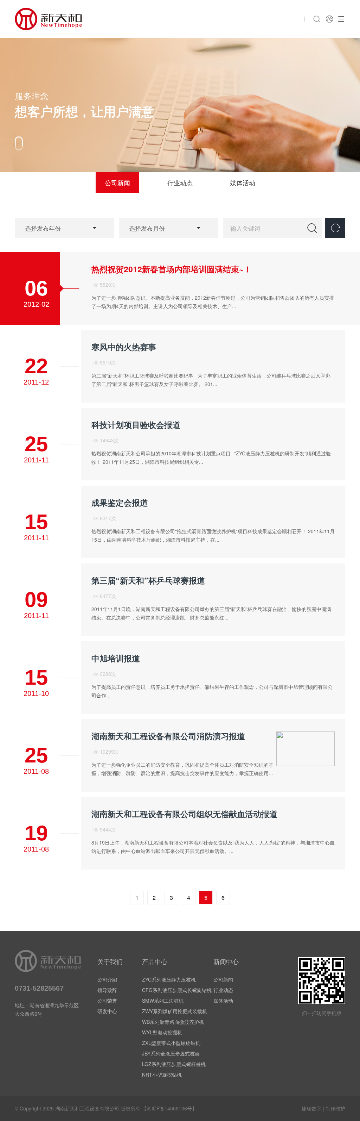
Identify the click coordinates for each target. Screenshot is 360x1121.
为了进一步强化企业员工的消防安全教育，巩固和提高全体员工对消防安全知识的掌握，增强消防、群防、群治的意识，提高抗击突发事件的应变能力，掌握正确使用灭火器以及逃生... (182, 773)
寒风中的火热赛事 (123, 346)
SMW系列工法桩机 (163, 1000)
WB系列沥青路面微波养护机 (173, 1021)
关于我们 (110, 961)
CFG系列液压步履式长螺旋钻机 (177, 990)
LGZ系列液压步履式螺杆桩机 (174, 1063)
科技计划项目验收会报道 (135, 424)
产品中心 (154, 961)
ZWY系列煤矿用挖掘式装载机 (174, 1011)
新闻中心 (226, 961)
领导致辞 (107, 990)
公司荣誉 (107, 1000)
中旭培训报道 (115, 658)
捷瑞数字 (311, 1108)
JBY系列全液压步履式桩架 (171, 1053)
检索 (312, 228)
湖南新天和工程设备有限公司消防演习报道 (168, 736)
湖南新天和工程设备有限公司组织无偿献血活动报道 (184, 813)
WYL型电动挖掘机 (162, 1032)
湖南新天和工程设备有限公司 (87, 1108)
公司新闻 (117, 182)
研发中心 (107, 1011)
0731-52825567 (39, 988)
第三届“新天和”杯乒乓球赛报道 (148, 580)
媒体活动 (242, 182)
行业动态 (180, 182)
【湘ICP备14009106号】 (169, 1108)
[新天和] (48, 19)
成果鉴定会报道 (119, 502)
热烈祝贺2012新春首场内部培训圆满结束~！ (171, 269)
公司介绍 (107, 979)
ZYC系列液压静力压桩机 (169, 979)
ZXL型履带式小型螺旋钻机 (171, 1042)
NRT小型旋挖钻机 (162, 1074)
